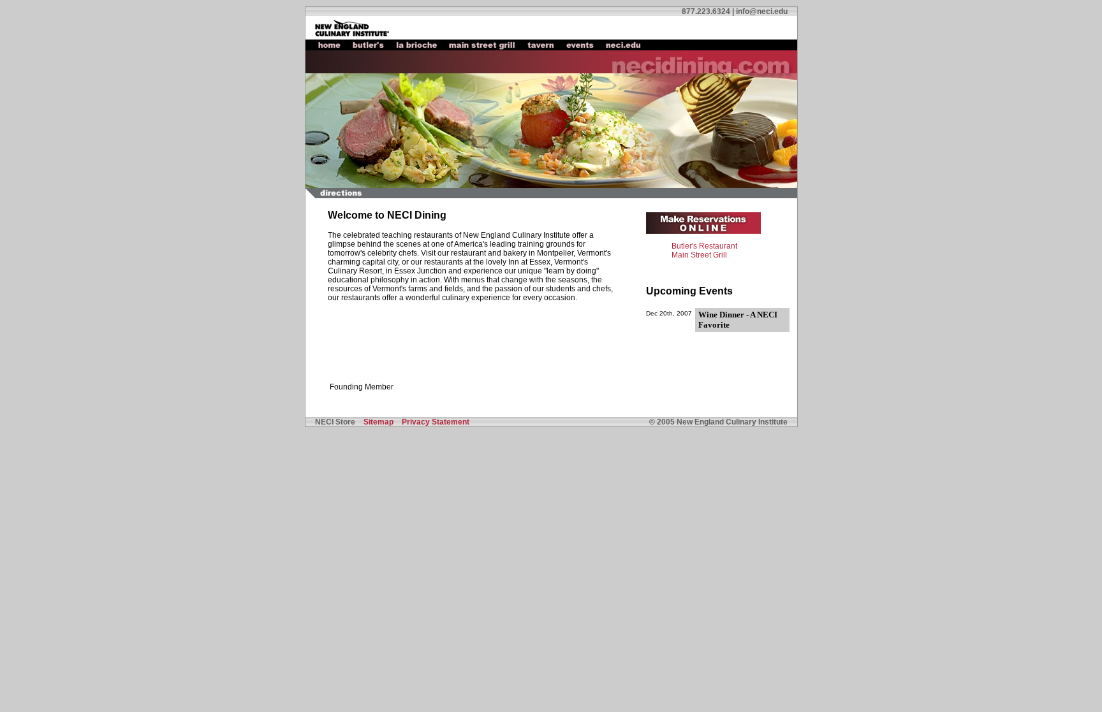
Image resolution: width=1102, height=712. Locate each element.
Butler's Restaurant (704, 246)
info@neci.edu (762, 11)
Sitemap (378, 422)
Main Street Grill (699, 255)
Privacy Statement (435, 422)
